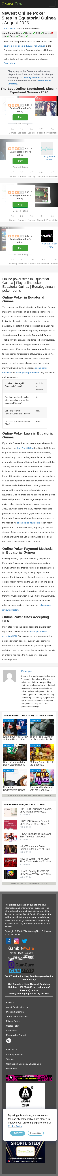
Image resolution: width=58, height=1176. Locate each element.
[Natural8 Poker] (47, 236)
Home (4, 28)
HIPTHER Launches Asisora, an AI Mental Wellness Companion (36, 810)
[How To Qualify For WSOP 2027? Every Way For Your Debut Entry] (10, 874)
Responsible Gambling (17, 1035)
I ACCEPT (18, 1133)
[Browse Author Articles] (11, 676)
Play (20, 117)
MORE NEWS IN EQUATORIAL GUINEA (29, 883)
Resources (11, 1068)
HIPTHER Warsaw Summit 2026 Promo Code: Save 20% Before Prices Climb (36, 822)
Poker (13, 28)
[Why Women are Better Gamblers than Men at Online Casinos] (10, 849)
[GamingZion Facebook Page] (8, 941)
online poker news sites (28, 522)
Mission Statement (15, 1012)
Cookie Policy (12, 1026)
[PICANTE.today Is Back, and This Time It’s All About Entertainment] (10, 837)
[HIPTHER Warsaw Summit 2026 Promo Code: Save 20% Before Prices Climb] (10, 824)
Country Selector (14, 1054)
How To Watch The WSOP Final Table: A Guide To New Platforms (35, 860)
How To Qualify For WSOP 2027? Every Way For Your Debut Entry (34, 872)
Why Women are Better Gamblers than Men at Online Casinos (36, 847)
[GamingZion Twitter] (24, 941)
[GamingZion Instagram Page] (16, 941)
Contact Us (11, 1030)
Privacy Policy (13, 1021)
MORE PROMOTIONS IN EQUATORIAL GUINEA (29, 795)
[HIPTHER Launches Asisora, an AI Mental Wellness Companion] (10, 812)
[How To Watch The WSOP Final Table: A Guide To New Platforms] (10, 862)
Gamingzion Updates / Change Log (23, 1064)
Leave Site (35, 1133)
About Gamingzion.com (17, 1007)
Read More (9, 63)
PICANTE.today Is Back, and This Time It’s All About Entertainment (36, 835)
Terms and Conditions (17, 1016)
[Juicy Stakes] (47, 148)
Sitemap (10, 1059)
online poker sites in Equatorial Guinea (24, 46)
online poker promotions (27, 372)
